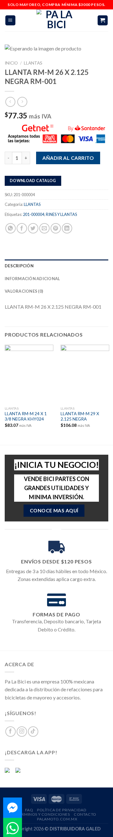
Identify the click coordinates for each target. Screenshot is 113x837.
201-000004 (33, 214)
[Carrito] (103, 20)
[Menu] (10, 20)
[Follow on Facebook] (10, 731)
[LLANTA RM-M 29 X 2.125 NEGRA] (85, 374)
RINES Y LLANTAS (61, 214)
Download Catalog (33, 180)
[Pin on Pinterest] (56, 228)
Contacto (85, 814)
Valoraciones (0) (24, 291)
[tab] (56, 265)
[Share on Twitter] (33, 228)
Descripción (19, 265)
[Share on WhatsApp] (10, 228)
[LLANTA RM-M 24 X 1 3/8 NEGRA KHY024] (29, 374)
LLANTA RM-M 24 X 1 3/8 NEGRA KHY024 (26, 416)
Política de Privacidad (61, 810)
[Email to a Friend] (44, 228)
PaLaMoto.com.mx (57, 819)
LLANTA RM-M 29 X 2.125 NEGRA (80, 416)
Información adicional (32, 278)
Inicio (11, 62)
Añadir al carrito (68, 157)
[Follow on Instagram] (22, 731)
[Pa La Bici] (56, 20)
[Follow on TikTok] (33, 731)
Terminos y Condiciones (43, 814)
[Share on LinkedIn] (67, 228)
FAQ (29, 810)
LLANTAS (33, 62)
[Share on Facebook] (22, 228)
